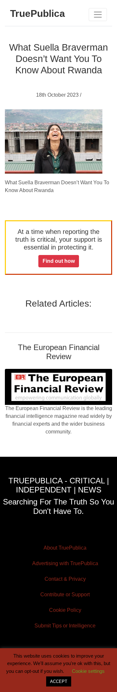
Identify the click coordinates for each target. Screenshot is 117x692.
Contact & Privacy (65, 579)
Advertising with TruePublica (65, 563)
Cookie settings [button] (88, 671)
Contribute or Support (65, 594)
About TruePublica (65, 548)
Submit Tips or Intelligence (65, 625)
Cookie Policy (65, 610)
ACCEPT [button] (58, 681)
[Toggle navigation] (98, 14)
